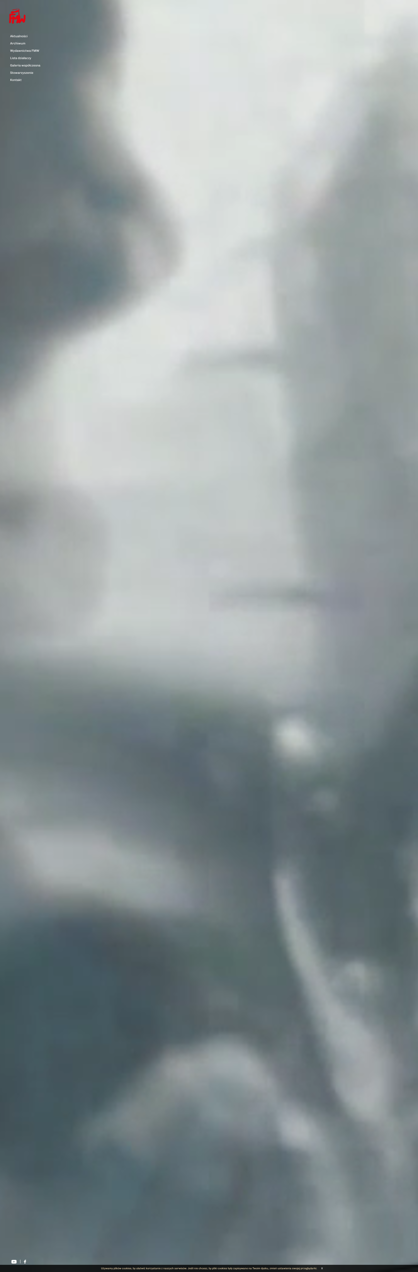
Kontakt (16, 80)
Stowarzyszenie (21, 73)
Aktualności (19, 36)
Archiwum (17, 43)
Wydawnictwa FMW (24, 51)
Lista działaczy (20, 58)
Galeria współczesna (25, 65)
